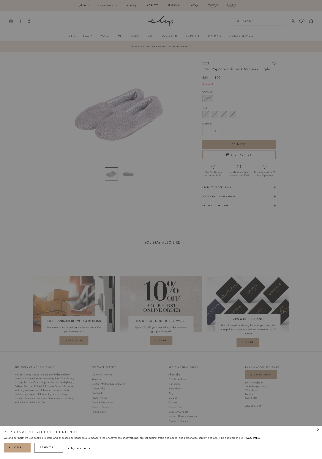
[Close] (318, 429)
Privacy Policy (252, 437)
